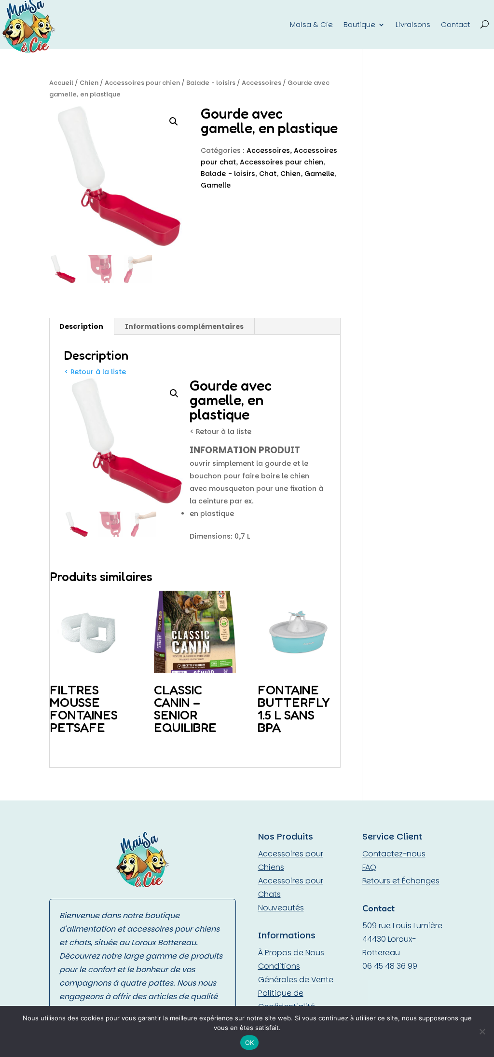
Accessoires (261, 82)
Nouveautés (281, 907)
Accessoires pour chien (142, 82)
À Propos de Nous (291, 952)
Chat (267, 173)
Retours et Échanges (400, 880)
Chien (89, 82)
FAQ (369, 867)
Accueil (61, 82)
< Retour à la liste (95, 372)
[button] (173, 121)
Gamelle (319, 173)
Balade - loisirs (210, 82)
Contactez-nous (393, 853)
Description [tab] (81, 326)
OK (249, 1042)
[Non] (482, 1031)
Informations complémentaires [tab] (184, 326)
